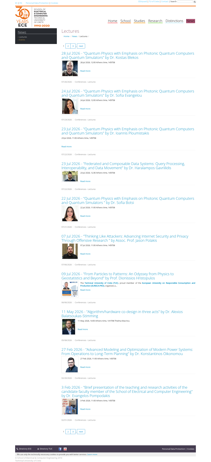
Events (22, 39)
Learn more (92, 454)
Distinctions (174, 20)
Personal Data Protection (37, 3)
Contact (164, 1)
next (81, 46)
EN (20, 3)
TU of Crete (154, 1)
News (190, 20)
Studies (139, 20)
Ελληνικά (142, 1)
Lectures (23, 37)
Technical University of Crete (28, 460)
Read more (85, 70)
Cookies (54, 3)
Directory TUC (46, 448)
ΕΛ (16, 3)
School (125, 20)
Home (112, 20)
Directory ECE (25, 448)
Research (155, 20)
